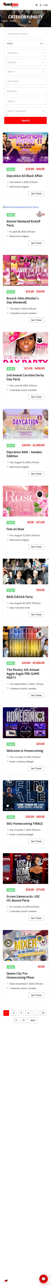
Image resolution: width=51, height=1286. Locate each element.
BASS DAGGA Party (20, 597)
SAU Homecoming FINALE (25, 823)
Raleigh (30, 761)
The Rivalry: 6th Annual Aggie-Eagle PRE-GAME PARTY (23, 674)
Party (10, 169)
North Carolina (28, 688)
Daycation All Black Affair (25, 176)
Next (32, 1020)
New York (14, 607)
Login (45, 5)
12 (24, 1020)
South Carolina (29, 313)
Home (4, 21)
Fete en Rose (15, 529)
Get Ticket (36, 193)
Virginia (25, 186)
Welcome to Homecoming (25, 751)
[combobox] (25, 43)
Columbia (15, 313)
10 (43, 1013)
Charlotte (15, 688)
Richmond (15, 186)
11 (16, 1020)
